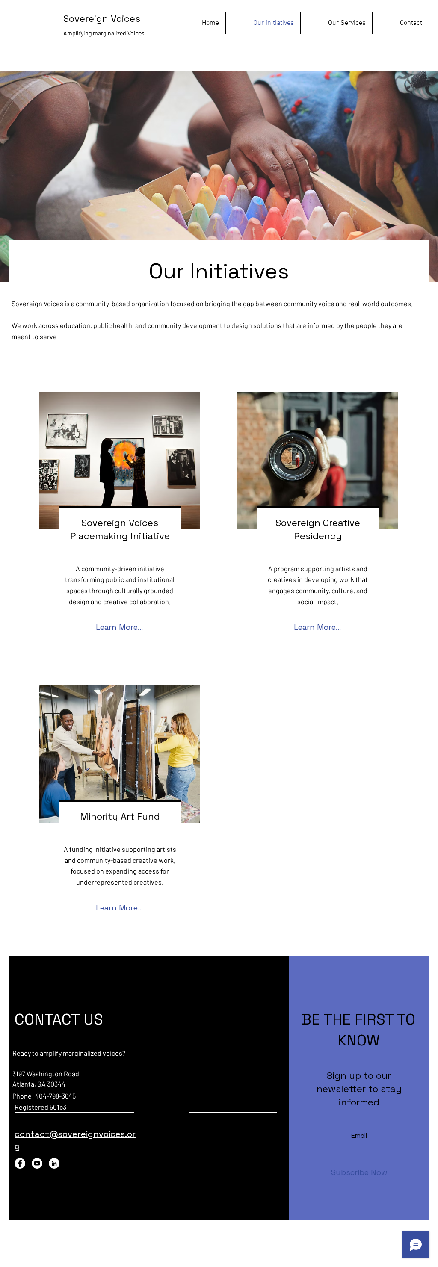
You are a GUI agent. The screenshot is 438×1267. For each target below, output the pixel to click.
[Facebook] (20, 1163)
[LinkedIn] (54, 1163)
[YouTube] (37, 1163)
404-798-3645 (55, 1096)
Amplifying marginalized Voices (104, 33)
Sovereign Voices (101, 18)
